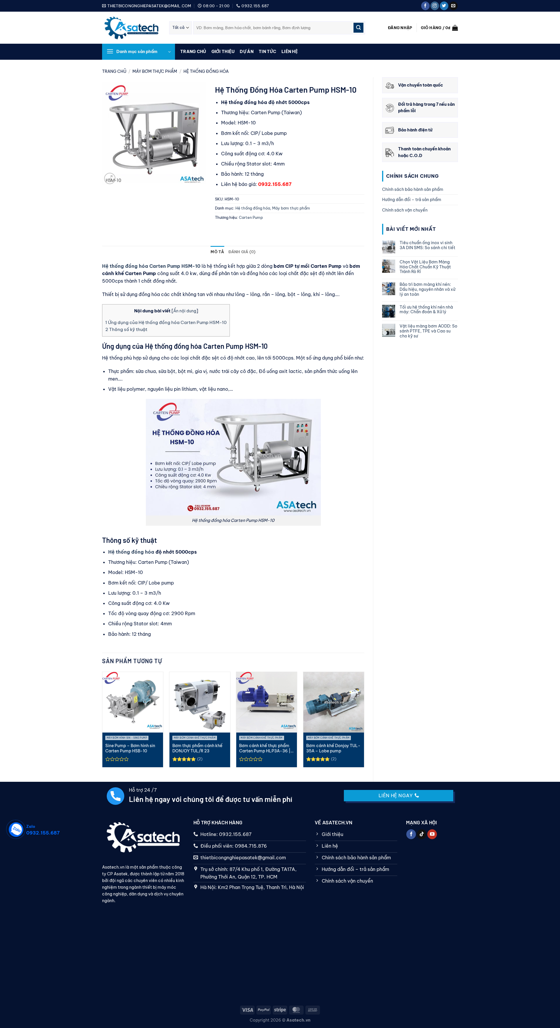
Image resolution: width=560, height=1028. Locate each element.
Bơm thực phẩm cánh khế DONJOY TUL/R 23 (197, 748)
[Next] (363, 721)
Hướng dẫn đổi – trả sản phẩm (411, 199)
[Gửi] (358, 28)
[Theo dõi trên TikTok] (421, 834)
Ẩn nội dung (184, 311)
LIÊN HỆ (289, 51)
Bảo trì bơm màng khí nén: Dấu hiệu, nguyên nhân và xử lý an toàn (427, 289)
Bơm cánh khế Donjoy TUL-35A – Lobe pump (333, 748)
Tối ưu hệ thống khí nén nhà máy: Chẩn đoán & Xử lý (426, 310)
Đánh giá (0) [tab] (242, 251)
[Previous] (103, 721)
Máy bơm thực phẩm (154, 71)
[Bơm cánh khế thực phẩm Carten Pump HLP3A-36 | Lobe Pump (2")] (266, 702)
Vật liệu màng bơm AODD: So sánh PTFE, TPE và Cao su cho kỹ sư (428, 331)
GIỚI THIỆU (223, 51)
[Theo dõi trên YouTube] (432, 834)
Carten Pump (251, 217)
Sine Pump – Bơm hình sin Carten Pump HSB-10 (130, 748)
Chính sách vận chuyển (405, 210)
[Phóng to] (110, 178)
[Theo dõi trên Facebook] (425, 5)
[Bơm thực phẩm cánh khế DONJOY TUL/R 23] (199, 702)
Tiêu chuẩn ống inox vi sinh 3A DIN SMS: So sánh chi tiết (427, 245)
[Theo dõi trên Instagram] (434, 5)
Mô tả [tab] (217, 251)
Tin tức (267, 51)
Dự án (246, 51)
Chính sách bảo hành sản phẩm (412, 189)
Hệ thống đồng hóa (206, 71)
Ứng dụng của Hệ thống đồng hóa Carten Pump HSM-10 (166, 322)
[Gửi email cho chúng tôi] (453, 5)
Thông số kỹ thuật (126, 329)
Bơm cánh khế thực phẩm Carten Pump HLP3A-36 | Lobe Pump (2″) (264, 748)
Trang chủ (193, 51)
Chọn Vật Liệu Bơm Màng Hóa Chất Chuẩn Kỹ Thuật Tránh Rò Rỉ (425, 267)
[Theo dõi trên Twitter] (444, 5)
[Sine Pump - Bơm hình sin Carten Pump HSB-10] (132, 702)
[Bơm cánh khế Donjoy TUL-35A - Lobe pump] (333, 702)
